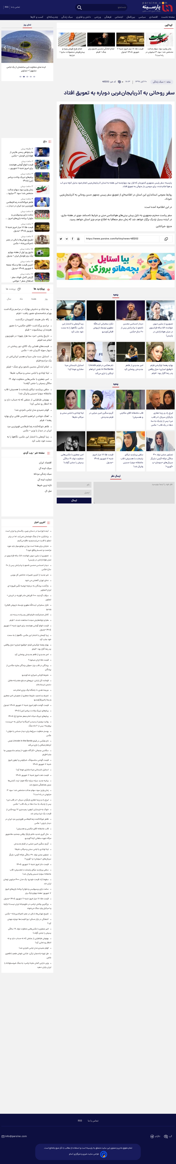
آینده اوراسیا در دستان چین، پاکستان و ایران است (27, 531)
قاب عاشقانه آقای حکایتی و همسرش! (131, 415)
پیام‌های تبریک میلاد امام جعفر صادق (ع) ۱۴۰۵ (28, 716)
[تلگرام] (67, 239)
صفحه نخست (168, 17)
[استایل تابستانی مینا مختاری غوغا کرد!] (71, 352)
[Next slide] (49, 47)
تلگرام (157, 1136)
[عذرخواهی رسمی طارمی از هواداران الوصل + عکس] (42, 152)
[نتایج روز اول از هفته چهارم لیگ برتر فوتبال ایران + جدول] (42, 252)
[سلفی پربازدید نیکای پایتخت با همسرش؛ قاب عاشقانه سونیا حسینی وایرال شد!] (130, 441)
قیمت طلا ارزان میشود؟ (38, 660)
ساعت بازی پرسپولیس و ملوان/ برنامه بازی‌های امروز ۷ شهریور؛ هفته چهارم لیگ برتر (19, 216)
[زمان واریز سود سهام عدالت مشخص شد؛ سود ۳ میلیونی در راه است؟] (159, 39)
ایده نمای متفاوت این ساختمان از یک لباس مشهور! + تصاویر (26, 69)
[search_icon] (79, 8)
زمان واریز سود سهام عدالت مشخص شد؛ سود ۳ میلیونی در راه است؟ (159, 52)
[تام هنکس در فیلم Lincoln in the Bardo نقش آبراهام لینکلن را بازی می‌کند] (101, 352)
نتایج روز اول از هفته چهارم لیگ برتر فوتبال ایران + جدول (20, 254)
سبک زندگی (67, 17)
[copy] (166, 238)
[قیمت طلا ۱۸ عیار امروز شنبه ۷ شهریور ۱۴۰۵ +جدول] (130, 39)
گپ (170, 1136)
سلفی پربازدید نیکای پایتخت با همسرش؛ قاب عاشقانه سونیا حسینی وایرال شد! (132, 460)
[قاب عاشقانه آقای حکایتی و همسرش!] (130, 400)
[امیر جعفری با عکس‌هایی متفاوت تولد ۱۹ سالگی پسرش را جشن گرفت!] (71, 441)
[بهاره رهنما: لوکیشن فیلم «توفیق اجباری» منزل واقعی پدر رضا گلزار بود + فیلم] (160, 352)
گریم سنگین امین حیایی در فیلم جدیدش (101, 415)
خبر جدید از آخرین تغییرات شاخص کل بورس (29, 575)
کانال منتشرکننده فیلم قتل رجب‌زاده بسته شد (29, 614)
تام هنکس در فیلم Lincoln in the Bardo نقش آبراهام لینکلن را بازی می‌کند (101, 369)
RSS (6, 7)
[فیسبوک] (72, 239)
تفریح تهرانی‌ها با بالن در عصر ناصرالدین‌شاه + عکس (19, 241)
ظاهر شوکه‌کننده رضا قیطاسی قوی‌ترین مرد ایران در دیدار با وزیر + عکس (19, 204)
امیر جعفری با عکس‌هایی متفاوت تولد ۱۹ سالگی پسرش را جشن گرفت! (72, 459)
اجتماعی (119, 17)
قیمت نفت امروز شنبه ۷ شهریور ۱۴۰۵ (32, 775)
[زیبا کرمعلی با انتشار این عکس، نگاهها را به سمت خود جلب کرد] (71, 310)
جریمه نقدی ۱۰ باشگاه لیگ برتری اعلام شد (31, 690)
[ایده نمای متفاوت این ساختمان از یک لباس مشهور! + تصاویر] (27, 47)
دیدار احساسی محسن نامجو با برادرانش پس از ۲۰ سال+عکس (132, 328)
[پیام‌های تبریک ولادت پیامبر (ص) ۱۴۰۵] (42, 177)
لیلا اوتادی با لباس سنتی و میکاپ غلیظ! (72, 415)
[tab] (34, 76)
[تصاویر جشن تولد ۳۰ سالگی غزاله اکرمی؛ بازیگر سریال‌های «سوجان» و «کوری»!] (160, 441)
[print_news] (78, 239)
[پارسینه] (156, 7)
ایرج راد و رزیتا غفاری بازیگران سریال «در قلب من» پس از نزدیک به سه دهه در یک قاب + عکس (162, 419)
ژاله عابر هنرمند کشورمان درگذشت (32, 320)
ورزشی (98, 17)
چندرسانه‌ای (53, 17)
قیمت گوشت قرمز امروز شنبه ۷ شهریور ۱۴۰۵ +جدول (26, 705)
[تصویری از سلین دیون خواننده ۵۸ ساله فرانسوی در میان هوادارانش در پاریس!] (160, 310)
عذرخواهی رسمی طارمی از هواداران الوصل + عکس (21, 154)
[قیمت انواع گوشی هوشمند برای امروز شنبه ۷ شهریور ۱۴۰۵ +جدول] (42, 165)
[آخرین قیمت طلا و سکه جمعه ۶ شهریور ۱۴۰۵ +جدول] (42, 265)
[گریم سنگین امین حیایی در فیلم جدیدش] (101, 400)
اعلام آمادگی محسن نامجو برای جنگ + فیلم (101, 50)
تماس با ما (15, 7)
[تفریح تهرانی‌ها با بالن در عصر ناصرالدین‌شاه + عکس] (42, 240)
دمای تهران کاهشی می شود (37, 580)
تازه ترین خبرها (44, 485)
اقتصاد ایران (45, 463)
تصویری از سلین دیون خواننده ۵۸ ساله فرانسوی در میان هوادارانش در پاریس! (161, 330)
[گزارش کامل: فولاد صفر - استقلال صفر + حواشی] (42, 277)
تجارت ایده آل (45, 480)
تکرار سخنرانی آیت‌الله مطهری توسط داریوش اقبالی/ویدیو (103, 328)
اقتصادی (153, 17)
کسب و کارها (37, 17)
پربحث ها (11, 289)
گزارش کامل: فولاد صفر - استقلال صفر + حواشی (21, 279)
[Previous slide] (5, 47)
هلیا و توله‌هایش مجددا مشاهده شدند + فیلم (29, 620)
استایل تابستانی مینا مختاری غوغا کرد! (74, 367)
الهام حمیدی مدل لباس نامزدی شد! (32, 410)
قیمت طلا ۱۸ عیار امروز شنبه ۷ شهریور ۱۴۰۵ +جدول (130, 50)
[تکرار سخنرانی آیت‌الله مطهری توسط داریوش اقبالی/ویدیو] (101, 310)
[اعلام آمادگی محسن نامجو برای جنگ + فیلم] (101, 39)
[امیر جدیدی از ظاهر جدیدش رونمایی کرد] (130, 352)
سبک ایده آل (45, 468)
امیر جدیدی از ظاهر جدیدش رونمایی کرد (133, 367)
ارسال (74, 500)
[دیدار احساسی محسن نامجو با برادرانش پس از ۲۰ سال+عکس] (130, 310)
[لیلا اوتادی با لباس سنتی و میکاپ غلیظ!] (71, 400)
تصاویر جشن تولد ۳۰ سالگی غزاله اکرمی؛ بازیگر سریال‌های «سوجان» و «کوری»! (162, 460)
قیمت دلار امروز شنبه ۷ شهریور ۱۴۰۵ (32, 864)
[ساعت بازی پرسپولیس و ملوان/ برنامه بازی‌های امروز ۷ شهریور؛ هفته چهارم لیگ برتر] (42, 215)
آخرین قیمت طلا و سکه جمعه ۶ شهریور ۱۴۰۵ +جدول (19, 266)
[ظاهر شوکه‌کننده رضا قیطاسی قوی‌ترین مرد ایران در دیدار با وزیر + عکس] (42, 202)
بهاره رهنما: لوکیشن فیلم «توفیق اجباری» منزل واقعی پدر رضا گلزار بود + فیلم (160, 369)
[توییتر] (61, 239)
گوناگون (169, 25)
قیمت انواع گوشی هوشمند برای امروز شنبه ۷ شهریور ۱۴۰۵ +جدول (21, 166)
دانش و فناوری (84, 17)
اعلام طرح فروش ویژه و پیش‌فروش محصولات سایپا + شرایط (72, 52)
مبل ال (48, 491)
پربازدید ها (39, 289)
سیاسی (142, 17)
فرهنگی (108, 17)
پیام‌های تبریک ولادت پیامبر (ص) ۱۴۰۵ (20, 179)
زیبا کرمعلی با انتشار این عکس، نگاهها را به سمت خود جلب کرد (72, 328)
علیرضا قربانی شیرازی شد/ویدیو (35, 675)
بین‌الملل (131, 17)
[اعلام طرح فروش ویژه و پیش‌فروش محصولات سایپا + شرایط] (72, 39)
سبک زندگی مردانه (43, 474)
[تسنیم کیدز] (116, 267)
